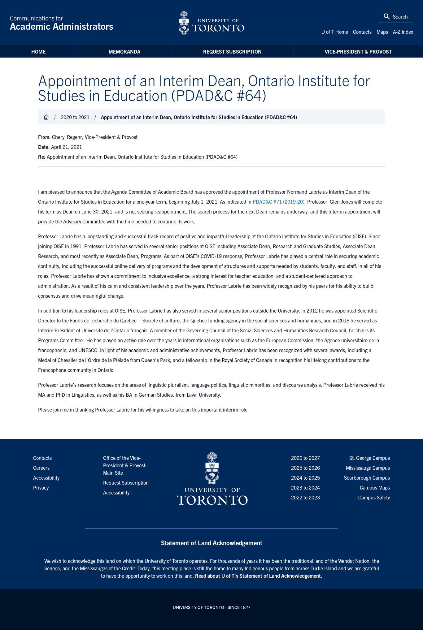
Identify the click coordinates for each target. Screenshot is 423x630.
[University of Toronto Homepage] (211, 478)
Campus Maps (375, 487)
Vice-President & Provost (358, 51)
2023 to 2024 (305, 487)
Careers (41, 467)
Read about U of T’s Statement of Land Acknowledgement (258, 575)
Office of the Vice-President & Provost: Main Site (125, 465)
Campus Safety (374, 497)
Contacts (362, 31)
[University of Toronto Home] (211, 22)
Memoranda (124, 51)
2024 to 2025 (305, 477)
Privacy (41, 487)
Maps (382, 31)
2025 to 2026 (305, 467)
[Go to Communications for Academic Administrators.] (46, 117)
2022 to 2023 (305, 497)
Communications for (61, 22)
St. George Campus (369, 458)
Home (38, 51)
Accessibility (116, 492)
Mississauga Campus (368, 467)
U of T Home (334, 31)
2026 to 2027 (305, 458)
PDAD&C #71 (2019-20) (278, 201)
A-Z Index (403, 31)
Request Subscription (232, 51)
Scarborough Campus (367, 477)
